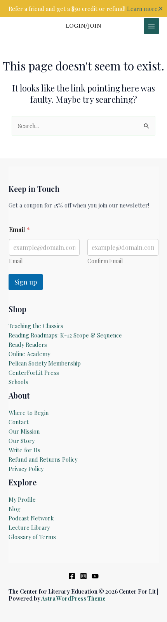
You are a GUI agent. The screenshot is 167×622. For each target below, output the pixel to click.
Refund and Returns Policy (43, 459)
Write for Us (24, 450)
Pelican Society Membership (45, 363)
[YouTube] (95, 576)
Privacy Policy (26, 469)
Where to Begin (29, 412)
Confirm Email (105, 261)
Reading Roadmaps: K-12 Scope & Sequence (65, 335)
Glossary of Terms (32, 537)
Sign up (25, 282)
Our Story (22, 441)
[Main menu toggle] (151, 26)
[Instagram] (83, 576)
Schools (18, 382)
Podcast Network (31, 518)
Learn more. (143, 8)
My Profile (22, 499)
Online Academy (29, 354)
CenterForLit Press (34, 372)
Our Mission (24, 431)
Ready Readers (28, 344)
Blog (15, 509)
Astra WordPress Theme (73, 598)
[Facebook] (71, 576)
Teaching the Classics (36, 326)
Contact (19, 422)
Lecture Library (29, 527)
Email (16, 261)
